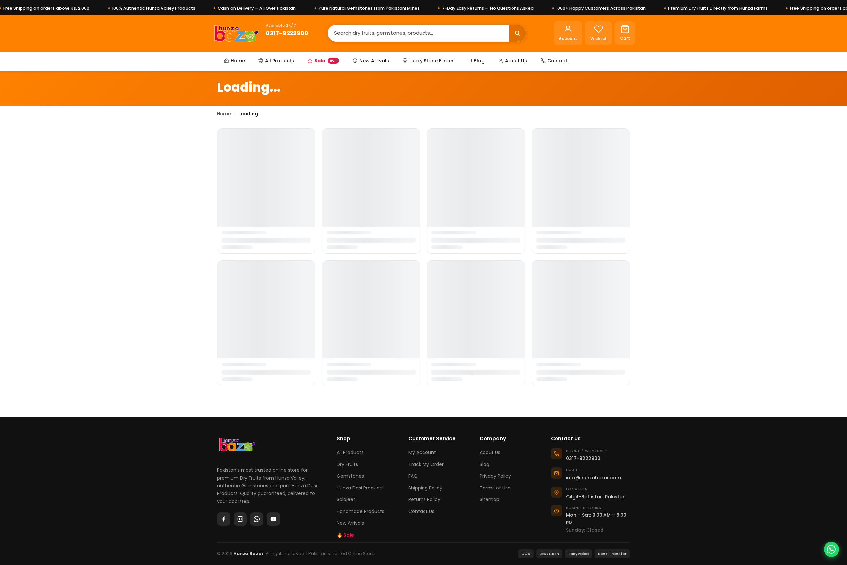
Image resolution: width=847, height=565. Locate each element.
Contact (557, 60)
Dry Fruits (347, 464)
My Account (422, 452)
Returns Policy (424, 499)
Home (238, 60)
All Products (279, 60)
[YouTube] (273, 519)
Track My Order (426, 464)
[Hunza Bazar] (236, 33)
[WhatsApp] (256, 519)
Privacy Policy (495, 476)
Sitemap (489, 499)
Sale (325, 60)
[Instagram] (240, 519)
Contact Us (421, 511)
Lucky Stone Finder (431, 60)
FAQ (413, 476)
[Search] (517, 33)
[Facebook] (223, 519)
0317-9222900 (287, 33)
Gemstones (350, 476)
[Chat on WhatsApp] (831, 549)
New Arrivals (374, 60)
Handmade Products (360, 511)
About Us (516, 60)
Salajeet (346, 499)
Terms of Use (495, 488)
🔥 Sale (345, 535)
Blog (479, 60)
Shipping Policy (425, 488)
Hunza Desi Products (360, 488)
